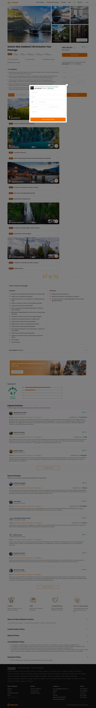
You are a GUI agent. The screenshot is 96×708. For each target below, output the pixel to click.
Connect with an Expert (48, 119)
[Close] (67, 85)
